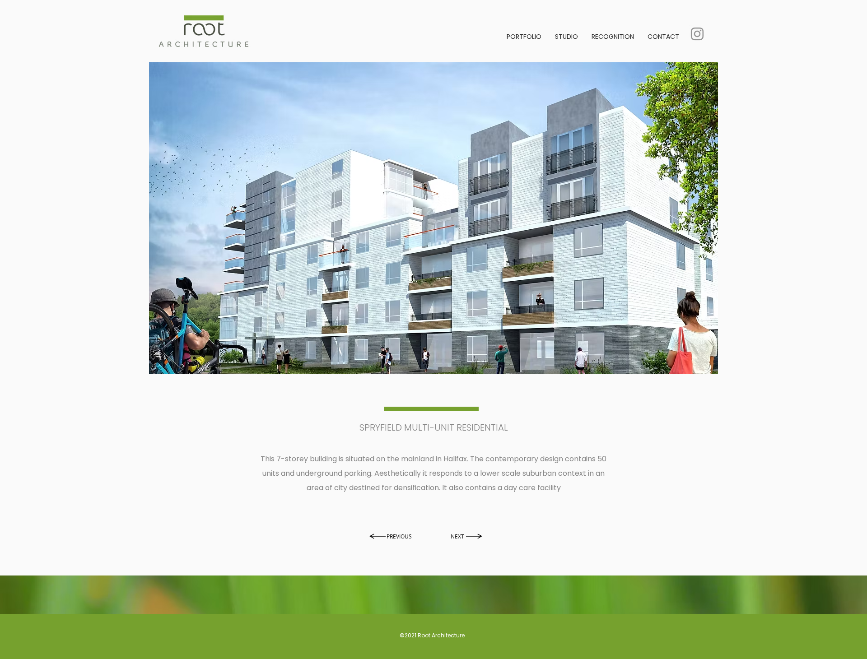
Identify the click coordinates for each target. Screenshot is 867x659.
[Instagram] (697, 33)
